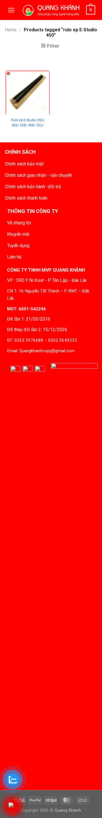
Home (11, 29)
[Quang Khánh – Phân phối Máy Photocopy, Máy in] (51, 10)
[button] (11, 10)
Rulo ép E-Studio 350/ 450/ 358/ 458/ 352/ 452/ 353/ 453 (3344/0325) (27, 123)
